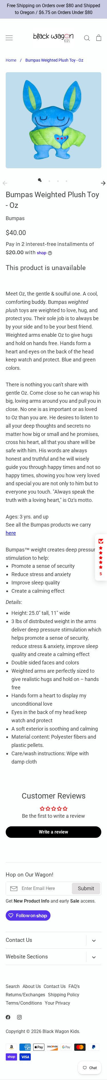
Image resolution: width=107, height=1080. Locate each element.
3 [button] (56, 179)
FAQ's (74, 986)
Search (13, 986)
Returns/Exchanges (25, 994)
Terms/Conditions (24, 1003)
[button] (101, 557)
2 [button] (48, 179)
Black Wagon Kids (61, 1031)
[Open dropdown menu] (93, 940)
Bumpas (15, 218)
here (11, 533)
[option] (53, 120)
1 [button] (39, 179)
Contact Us (55, 986)
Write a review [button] (53, 832)
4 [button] (65, 179)
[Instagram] (19, 1017)
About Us (32, 986)
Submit (86, 888)
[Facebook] (8, 1017)
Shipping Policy (63, 994)
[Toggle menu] (9, 38)
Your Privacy (57, 1003)
